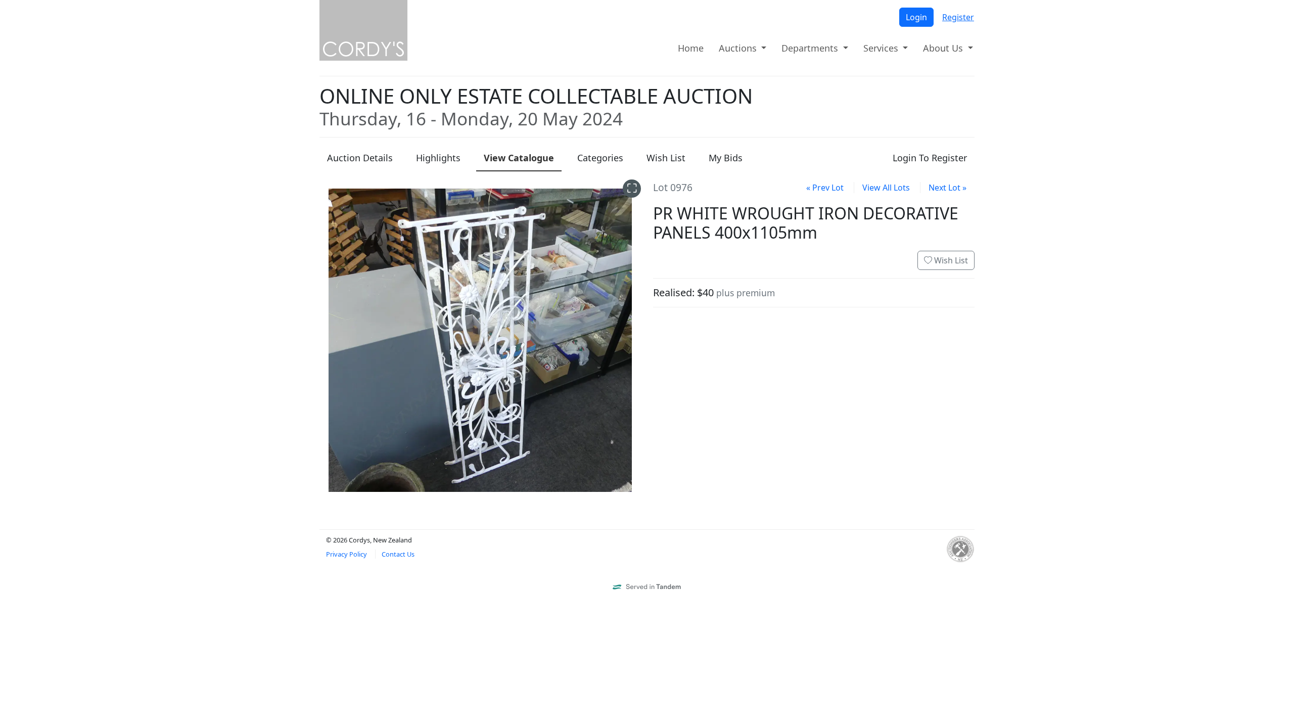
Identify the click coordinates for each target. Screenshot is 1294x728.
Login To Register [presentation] (930, 158)
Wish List (950, 260)
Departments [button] (811, 48)
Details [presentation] (360, 158)
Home (691, 48)
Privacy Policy (346, 554)
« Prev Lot (825, 187)
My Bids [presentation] (726, 158)
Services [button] (882, 48)
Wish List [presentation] (665, 158)
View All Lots (886, 187)
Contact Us (398, 554)
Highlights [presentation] (438, 158)
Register (958, 17)
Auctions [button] (739, 48)
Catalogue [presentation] (519, 158)
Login (916, 17)
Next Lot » (947, 187)
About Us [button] (944, 48)
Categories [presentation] (600, 158)
